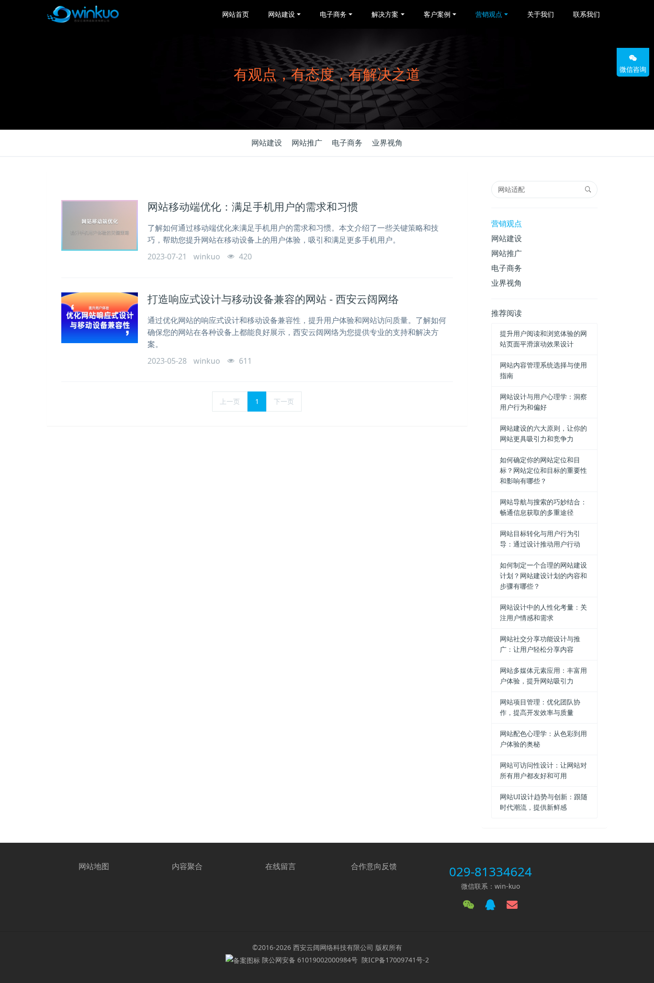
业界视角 (387, 142)
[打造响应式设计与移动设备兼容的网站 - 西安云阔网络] (99, 317)
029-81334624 (490, 871)
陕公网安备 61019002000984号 (310, 959)
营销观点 (506, 223)
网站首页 (235, 14)
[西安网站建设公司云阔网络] (83, 14)
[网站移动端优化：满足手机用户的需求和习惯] (99, 225)
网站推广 (307, 142)
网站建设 (266, 142)
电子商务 (347, 142)
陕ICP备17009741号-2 (395, 959)
